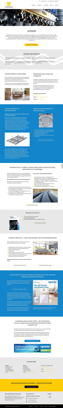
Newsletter (41, 406)
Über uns (51, 5)
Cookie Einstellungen (52, 406)
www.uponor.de (40, 99)
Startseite (33, 5)
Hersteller (39, 5)
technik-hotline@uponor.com (42, 97)
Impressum (36, 406)
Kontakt (56, 5)
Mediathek (46, 5)
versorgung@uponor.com (31, 372)
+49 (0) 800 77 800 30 (37, 94)
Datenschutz (31, 406)
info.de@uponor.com (12, 372)
